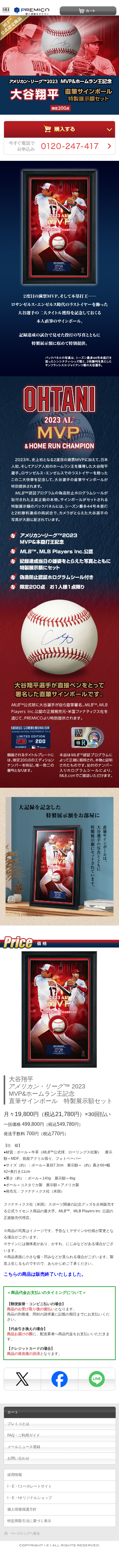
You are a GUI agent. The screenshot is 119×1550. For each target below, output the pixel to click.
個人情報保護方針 (22, 1509)
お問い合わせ (18, 1458)
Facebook (59, 1378)
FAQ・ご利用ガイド (23, 1435)
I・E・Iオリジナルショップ (29, 1498)
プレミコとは (18, 1424)
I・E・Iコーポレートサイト (29, 1486)
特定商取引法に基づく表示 (29, 1521)
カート (88, 10)
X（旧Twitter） (22, 1378)
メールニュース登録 (23, 1447)
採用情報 (14, 1475)
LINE (96, 1378)
